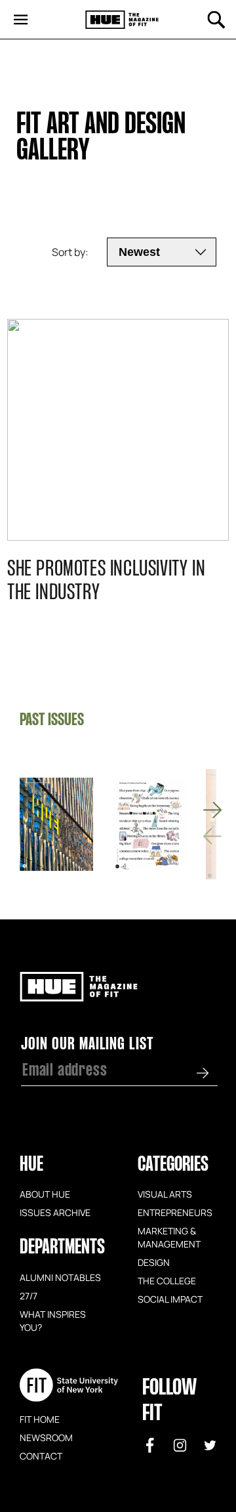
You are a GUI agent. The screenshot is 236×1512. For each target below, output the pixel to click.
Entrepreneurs (175, 1212)
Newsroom (46, 1437)
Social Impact (170, 1298)
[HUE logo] (122, 20)
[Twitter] (210, 1445)
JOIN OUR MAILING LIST (87, 1045)
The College (167, 1280)
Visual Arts (165, 1193)
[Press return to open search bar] (216, 19)
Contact (41, 1455)
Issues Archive (55, 1212)
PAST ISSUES (52, 720)
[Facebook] (150, 1445)
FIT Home (40, 1418)
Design (154, 1262)
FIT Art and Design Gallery (103, 138)
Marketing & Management (169, 1237)
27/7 (28, 1295)
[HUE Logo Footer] (79, 995)
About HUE (45, 1193)
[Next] (212, 810)
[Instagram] (180, 1445)
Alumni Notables (60, 1277)
